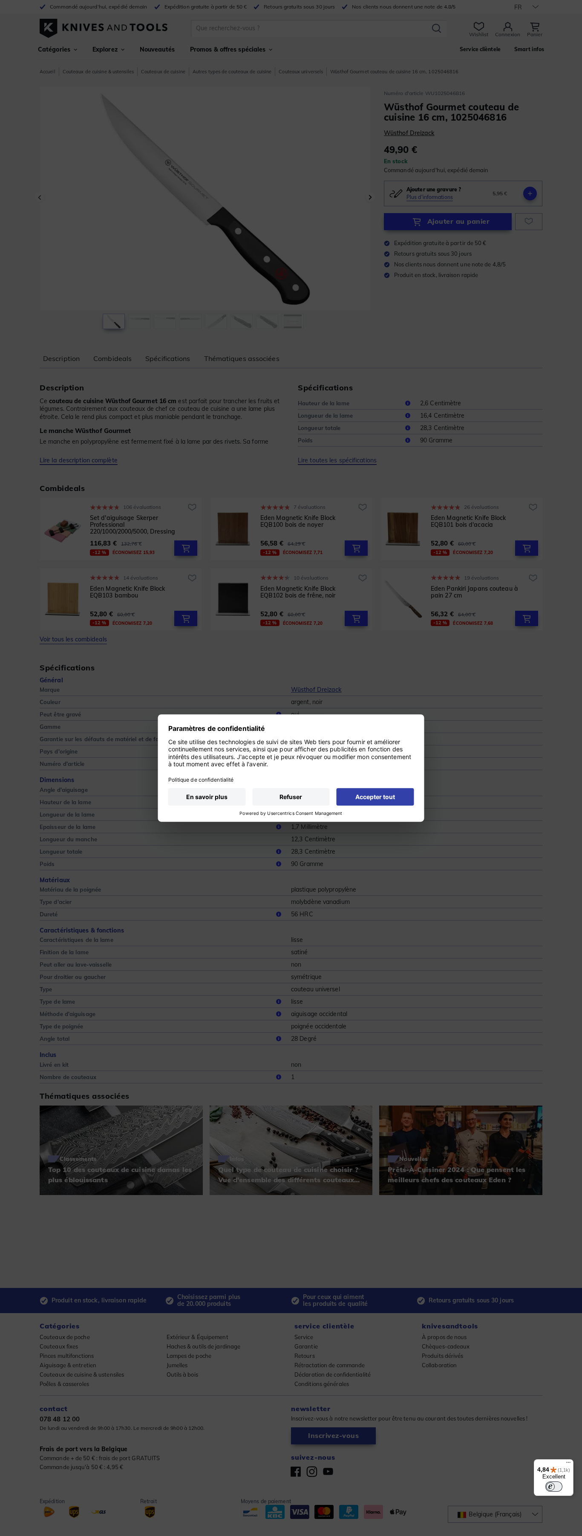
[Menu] (568, 1464)
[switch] (553, 1486)
